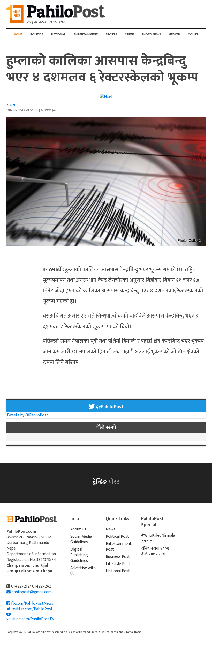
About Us (78, 529)
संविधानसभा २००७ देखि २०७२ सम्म (155, 551)
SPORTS (111, 34)
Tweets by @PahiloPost (27, 415)
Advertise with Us (83, 571)
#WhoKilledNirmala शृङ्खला (155, 538)
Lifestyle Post (118, 563)
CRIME (129, 34)
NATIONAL (58, 34)
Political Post (117, 536)
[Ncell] (106, 96)
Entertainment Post (119, 546)
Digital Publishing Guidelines (79, 555)
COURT (193, 34)
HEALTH (174, 34)
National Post (118, 571)
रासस (10, 105)
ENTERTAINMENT (86, 34)
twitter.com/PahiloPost (31, 609)
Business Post (118, 556)
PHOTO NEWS (151, 34)
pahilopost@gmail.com (32, 592)
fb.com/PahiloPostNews (31, 603)
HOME (18, 34)
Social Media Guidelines (81, 539)
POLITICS (36, 34)
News (110, 529)
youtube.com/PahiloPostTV (30, 618)
